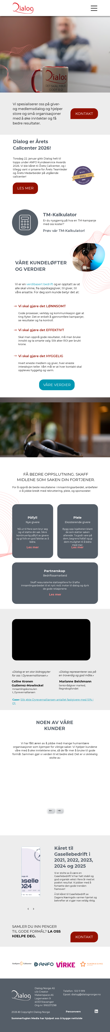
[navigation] (94, 8)
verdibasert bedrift (39, 284)
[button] (50, 810)
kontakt (84, 113)
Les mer (25, 188)
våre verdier (57, 385)
